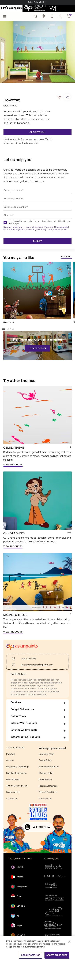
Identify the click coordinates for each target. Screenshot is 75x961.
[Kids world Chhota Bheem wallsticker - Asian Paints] (37, 500)
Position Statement (48, 786)
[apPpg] (54, 925)
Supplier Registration (16, 773)
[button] (60, 16)
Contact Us (11, 798)
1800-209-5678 (28, 658)
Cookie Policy (45, 760)
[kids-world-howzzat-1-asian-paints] (37, 52)
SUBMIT (37, 241)
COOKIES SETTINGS (30, 955)
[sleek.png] (54, 866)
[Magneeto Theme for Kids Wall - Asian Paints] (37, 582)
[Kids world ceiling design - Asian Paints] (37, 415)
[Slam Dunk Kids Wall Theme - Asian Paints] (37, 290)
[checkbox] (5, 222)
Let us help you (17, 159)
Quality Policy (45, 779)
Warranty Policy (46, 773)
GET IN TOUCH (37, 132)
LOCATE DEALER (37, 348)
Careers (10, 760)
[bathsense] (54, 876)
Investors (10, 754)
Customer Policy (46, 754)
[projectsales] (54, 898)
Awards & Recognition (16, 785)
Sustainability (13, 792)
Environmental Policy (49, 766)
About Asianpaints (15, 747)
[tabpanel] (37, 52)
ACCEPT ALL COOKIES (56, 955)
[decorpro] (54, 885)
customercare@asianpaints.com (37, 664)
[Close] (69, 942)
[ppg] (54, 911)
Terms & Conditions (48, 792)
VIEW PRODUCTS (13, 464)
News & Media (13, 779)
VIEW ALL (66, 256)
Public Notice (45, 798)
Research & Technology (17, 766)
